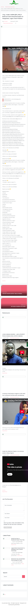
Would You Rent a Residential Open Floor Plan (18, 539)
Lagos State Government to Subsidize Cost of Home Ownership (18, 549)
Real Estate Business (10, 6)
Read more (13, 544)
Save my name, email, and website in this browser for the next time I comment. (14, 523)
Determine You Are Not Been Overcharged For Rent (18, 559)
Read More (4, 373)
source (3, 280)
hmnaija (6, 21)
